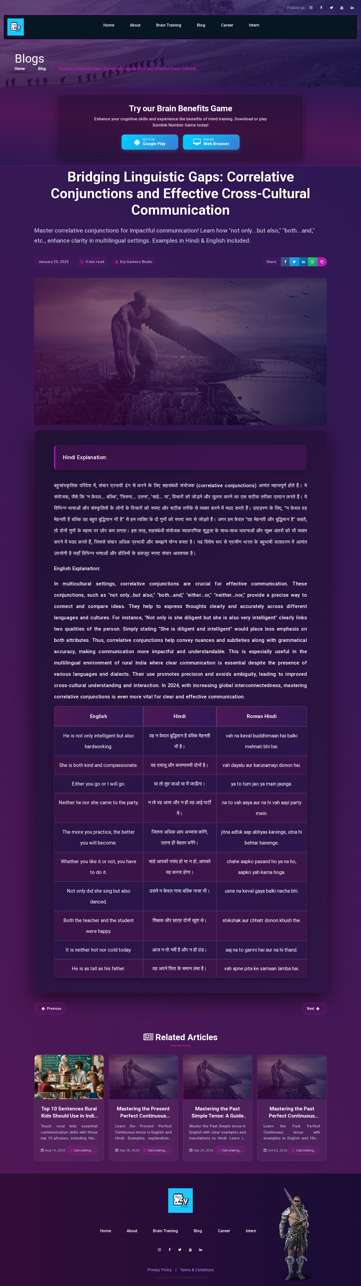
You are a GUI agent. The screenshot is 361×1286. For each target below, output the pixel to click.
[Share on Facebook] (285, 261)
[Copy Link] (322, 261)
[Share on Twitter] (294, 261)
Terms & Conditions (197, 1270)
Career (227, 25)
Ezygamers (162, 1277)
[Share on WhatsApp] (312, 261)
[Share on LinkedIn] (303, 261)
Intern (254, 25)
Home (108, 25)
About (135, 25)
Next (310, 1008)
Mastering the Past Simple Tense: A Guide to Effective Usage (218, 1116)
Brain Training (168, 25)
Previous (54, 1008)
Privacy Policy (159, 1270)
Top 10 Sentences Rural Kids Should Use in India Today (69, 1116)
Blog (201, 25)
